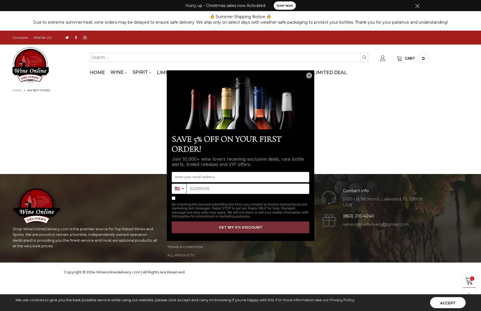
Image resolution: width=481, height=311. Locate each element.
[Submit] (364, 57)
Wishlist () (42, 37)
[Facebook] (76, 37)
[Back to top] (469, 294)
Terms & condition (185, 247)
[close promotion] (417, 5)
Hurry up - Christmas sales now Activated (225, 5)
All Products (180, 255)
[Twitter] (67, 37)
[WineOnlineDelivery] (31, 65)
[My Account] (383, 58)
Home (97, 72)
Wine (118, 72)
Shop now (285, 6)
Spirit (140, 72)
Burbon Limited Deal (319, 72)
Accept (448, 303)
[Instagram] (84, 37)
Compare (20, 37)
